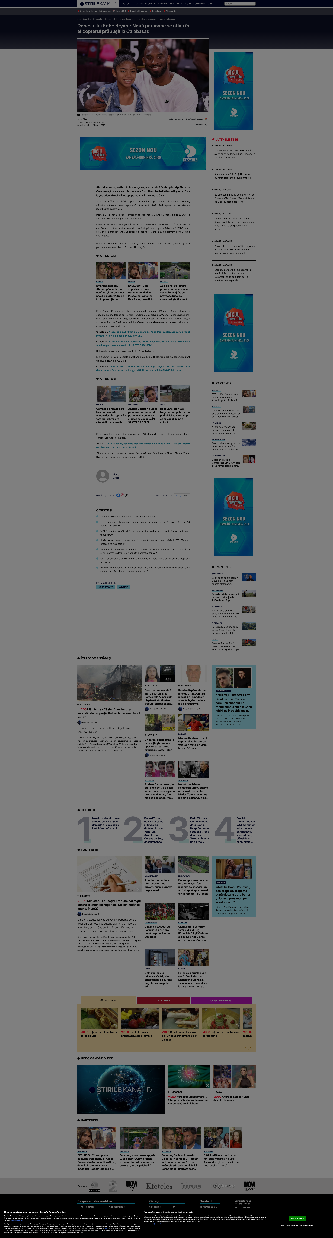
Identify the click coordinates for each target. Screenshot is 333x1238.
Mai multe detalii (17, 1220)
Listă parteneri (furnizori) (152, 1224)
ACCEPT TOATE (297, 1219)
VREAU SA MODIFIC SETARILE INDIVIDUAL (296, 1225)
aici (106, 1228)
